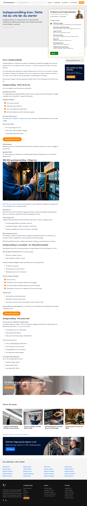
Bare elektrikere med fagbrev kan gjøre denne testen (17, 118)
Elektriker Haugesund (49, 476)
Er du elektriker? (73, 2)
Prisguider (49, 2)
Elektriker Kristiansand (28, 473)
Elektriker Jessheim (48, 469)
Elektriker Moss (68, 466)
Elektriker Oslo (6, 466)
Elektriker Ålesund (69, 469)
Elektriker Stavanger (7, 473)
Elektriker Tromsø (27, 471)
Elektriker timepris (48, 488)
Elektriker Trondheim (7, 471)
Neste (53, 53)
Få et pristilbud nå (9, 387)
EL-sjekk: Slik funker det (49, 496)
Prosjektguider (57, 2)
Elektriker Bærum (27, 469)
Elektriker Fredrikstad (49, 471)
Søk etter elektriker (27, 488)
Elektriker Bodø (27, 476)
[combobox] (31, 2)
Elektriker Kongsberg (49, 473)
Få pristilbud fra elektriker (12, 139)
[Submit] (18, 2)
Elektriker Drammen (7, 476)
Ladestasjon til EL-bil (48, 490)
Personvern (26, 496)
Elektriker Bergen (7, 469)
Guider (24, 490)
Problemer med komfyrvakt (50, 494)
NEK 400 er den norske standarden (12, 204)
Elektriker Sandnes (69, 476)
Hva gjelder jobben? (55, 20)
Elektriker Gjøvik (27, 466)
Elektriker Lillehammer (70, 473)
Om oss (25, 494)
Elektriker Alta (47, 466)
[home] (9, 2)
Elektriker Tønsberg (69, 471)
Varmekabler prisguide (49, 492)
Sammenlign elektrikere (12, 313)
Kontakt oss (26, 492)
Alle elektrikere (65, 2)
